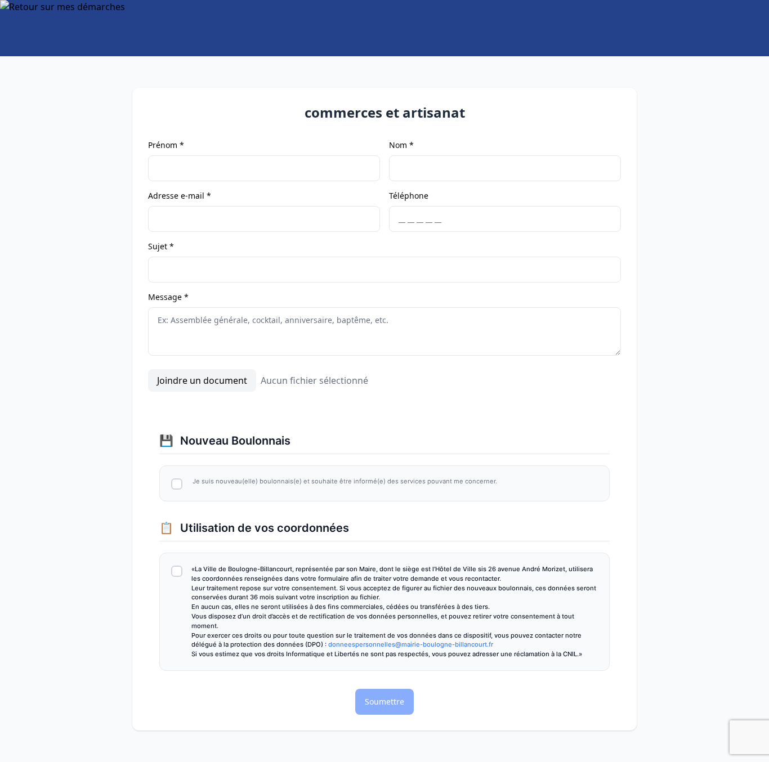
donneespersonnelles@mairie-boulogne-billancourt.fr (410, 644)
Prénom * (166, 145)
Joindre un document (202, 380)
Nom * (401, 145)
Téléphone (408, 195)
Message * (168, 297)
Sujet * (161, 246)
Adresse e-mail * (179, 195)
